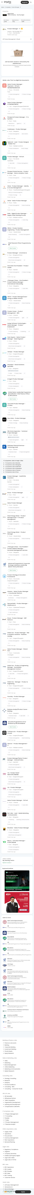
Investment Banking (10, 1049)
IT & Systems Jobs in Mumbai (12, 463)
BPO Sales (7, 1173)
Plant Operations (9, 1140)
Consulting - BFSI (9, 1087)
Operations (8, 1134)
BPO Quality (8, 1169)
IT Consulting (8, 1116)
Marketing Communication (12, 1069)
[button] (13, 371)
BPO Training (8, 1175)
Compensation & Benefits (12, 1106)
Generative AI (8, 1187)
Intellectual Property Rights (12, 1155)
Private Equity (8, 1051)
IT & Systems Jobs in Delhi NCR (13, 466)
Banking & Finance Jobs (10, 1040)
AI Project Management (11, 1191)
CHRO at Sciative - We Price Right (15, 15)
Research (7, 1080)
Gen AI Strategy (9, 1189)
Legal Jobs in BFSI (9, 1158)
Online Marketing (9, 1067)
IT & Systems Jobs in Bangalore (13, 464)
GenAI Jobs (6, 1182)
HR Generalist (8, 1096)
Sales (6, 1061)
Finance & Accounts (10, 1043)
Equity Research (9, 1053)
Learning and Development (12, 1104)
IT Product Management (12, 1122)
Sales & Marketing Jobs (10, 1058)
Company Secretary (10, 1153)
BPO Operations (9, 1167)
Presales (7, 1118)
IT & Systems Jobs (8, 1111)
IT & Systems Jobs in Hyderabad (13, 468)
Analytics (7, 1082)
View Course (12, 248)
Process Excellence (10, 1084)
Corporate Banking (10, 1047)
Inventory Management (11, 1138)
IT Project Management (11, 1114)
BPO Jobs (5, 1164)
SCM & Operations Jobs (10, 1129)
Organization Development (12, 1102)
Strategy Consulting (10, 1078)
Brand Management (10, 1065)
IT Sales (7, 1120)
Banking (7, 1045)
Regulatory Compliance (11, 1149)
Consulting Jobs (7, 1076)
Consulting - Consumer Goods (13, 1089)
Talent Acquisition (10, 1100)
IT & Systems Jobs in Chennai (12, 470)
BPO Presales (8, 1171)
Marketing (7, 1063)
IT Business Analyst (10, 1124)
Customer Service (10, 1177)
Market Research (9, 1071)
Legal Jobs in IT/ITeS (10, 1160)
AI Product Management (12, 1185)
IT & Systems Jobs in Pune (12, 472)
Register (25, 2)
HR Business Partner (10, 1098)
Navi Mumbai (16, 33)
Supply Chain (8, 1132)
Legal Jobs (6, 1147)
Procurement (8, 1136)
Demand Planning (10, 1142)
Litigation (7, 1151)
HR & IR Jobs (6, 1093)
